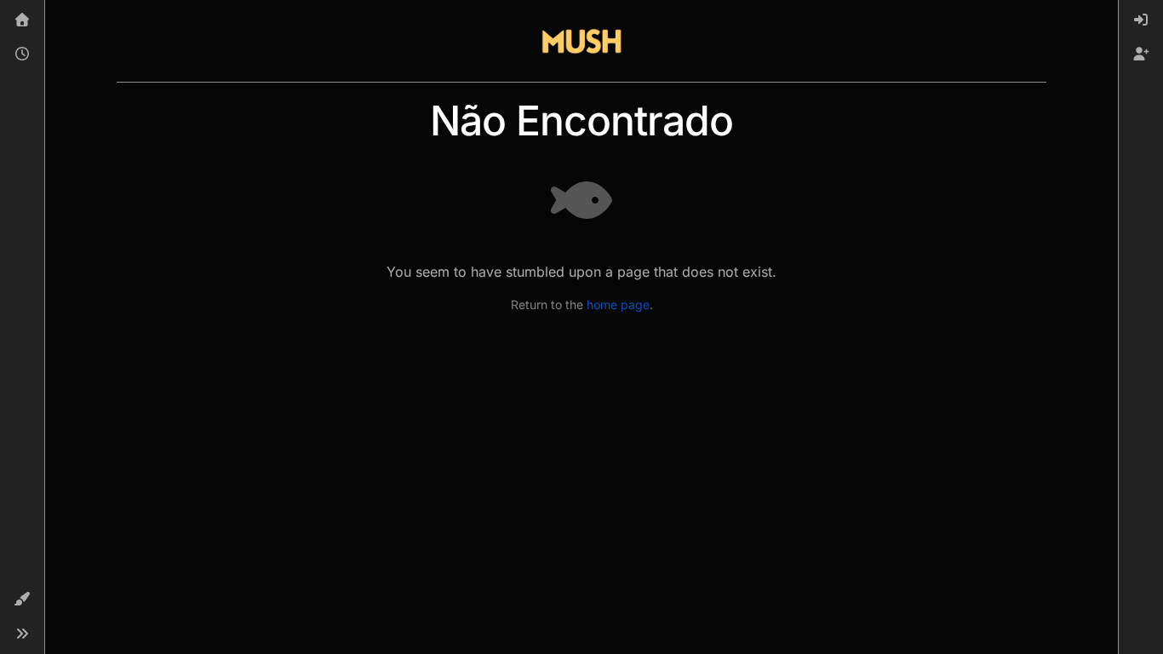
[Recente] (22, 54)
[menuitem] (1141, 20)
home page (618, 304)
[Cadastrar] (1141, 54)
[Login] (1141, 20)
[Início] (22, 20)
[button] (22, 599)
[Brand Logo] (581, 40)
